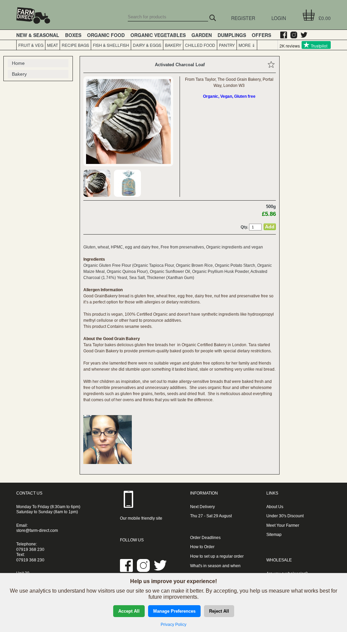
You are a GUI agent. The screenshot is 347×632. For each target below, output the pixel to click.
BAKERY (173, 45)
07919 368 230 (30, 549)
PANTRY (227, 45)
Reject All (219, 611)
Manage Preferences (174, 611)
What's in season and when (215, 565)
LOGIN (278, 18)
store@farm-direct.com (37, 530)
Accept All (129, 611)
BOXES (73, 35)
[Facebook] (282, 35)
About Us (274, 506)
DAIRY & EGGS (147, 45)
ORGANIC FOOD (106, 35)
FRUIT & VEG (30, 45)
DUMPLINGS (232, 35)
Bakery (19, 74)
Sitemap (274, 534)
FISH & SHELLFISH (111, 45)
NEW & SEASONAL (37, 35)
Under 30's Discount (285, 516)
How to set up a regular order (217, 556)
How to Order (202, 546)
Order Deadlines (205, 537)
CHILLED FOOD (200, 45)
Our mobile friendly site (141, 518)
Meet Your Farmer (282, 525)
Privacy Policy (173, 624)
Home (18, 63)
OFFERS (261, 35)
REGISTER (243, 18)
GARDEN (201, 35)
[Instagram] (292, 35)
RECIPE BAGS (75, 45)
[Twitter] (302, 35)
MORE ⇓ (246, 45)
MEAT (52, 45)
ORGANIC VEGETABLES (158, 35)
